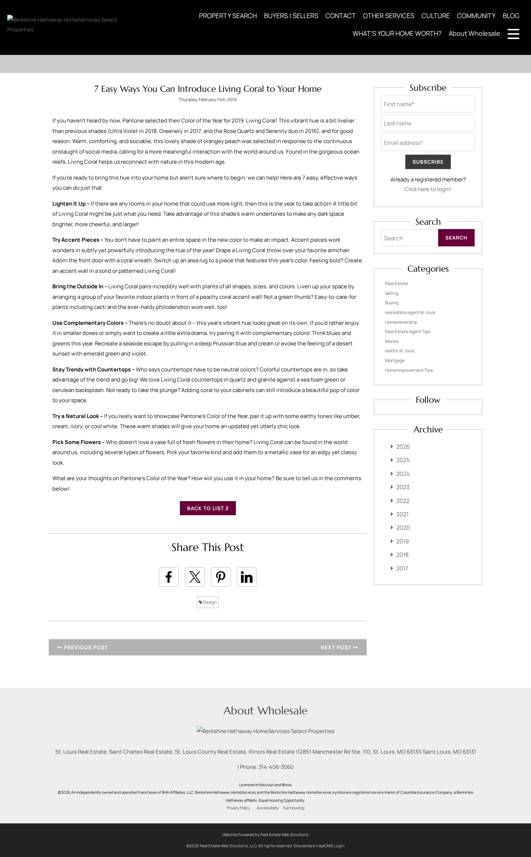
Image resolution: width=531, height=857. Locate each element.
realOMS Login (331, 845)
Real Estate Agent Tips (407, 331)
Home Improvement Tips (409, 370)
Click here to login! (428, 189)
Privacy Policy (238, 807)
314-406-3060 (276, 767)
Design (209, 602)
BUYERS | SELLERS (291, 15)
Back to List (206, 508)
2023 (403, 487)
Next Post (337, 647)
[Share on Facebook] (168, 577)
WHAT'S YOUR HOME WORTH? (397, 33)
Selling (391, 293)
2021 (402, 514)
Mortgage (395, 360)
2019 (402, 541)
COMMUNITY (476, 15)
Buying (391, 303)
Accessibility (268, 807)
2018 (402, 555)
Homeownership (401, 322)
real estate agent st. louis (410, 312)
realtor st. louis (399, 351)
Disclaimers (304, 845)
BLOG (511, 15)
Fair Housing (293, 807)
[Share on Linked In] (246, 577)
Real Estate (396, 283)
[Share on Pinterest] (220, 577)
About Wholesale (474, 33)
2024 (403, 474)
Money (391, 341)
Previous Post (85, 647)
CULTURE (436, 15)
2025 (403, 460)
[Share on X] (194, 577)
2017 (402, 568)
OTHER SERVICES (388, 15)
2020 (403, 527)
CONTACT (340, 15)
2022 (403, 501)
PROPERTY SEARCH (228, 15)
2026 (403, 447)
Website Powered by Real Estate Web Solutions (265, 834)
